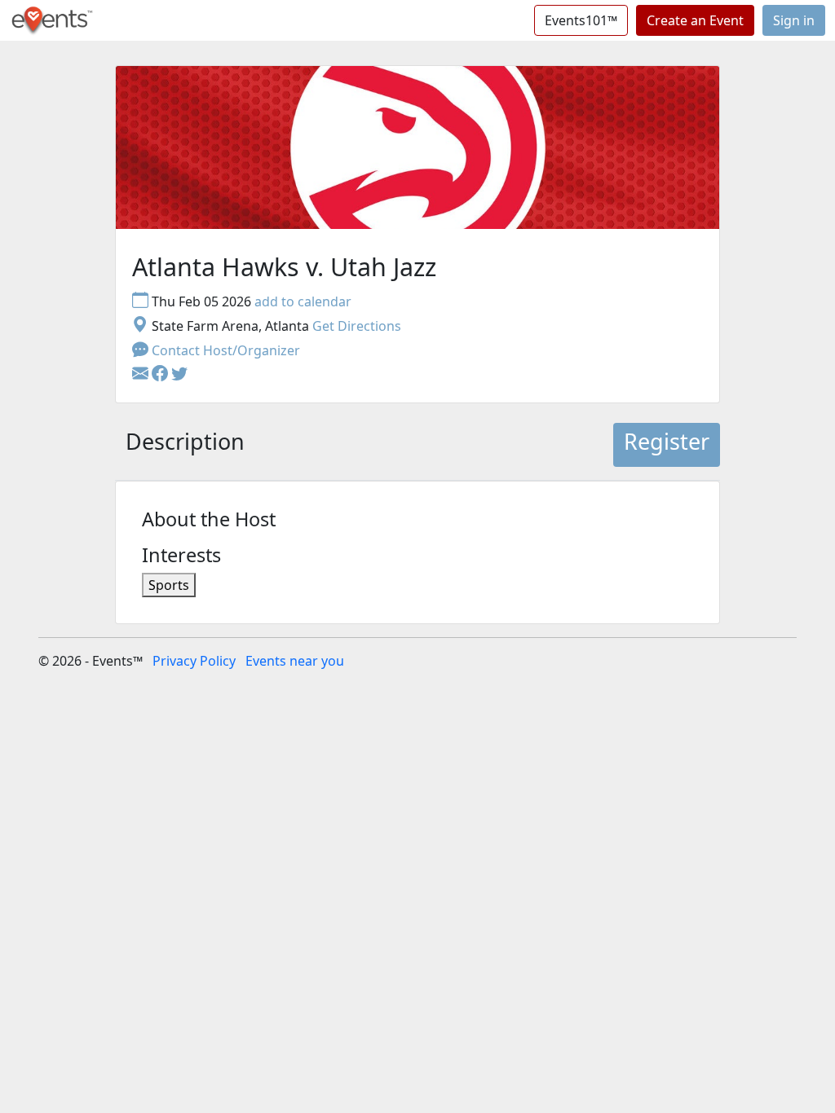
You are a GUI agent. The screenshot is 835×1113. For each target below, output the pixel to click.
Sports (168, 585)
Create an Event (695, 20)
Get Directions (356, 326)
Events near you (294, 661)
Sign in (794, 20)
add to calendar (302, 301)
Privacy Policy (194, 661)
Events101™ (581, 20)
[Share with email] (142, 375)
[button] (161, 375)
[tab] (185, 445)
